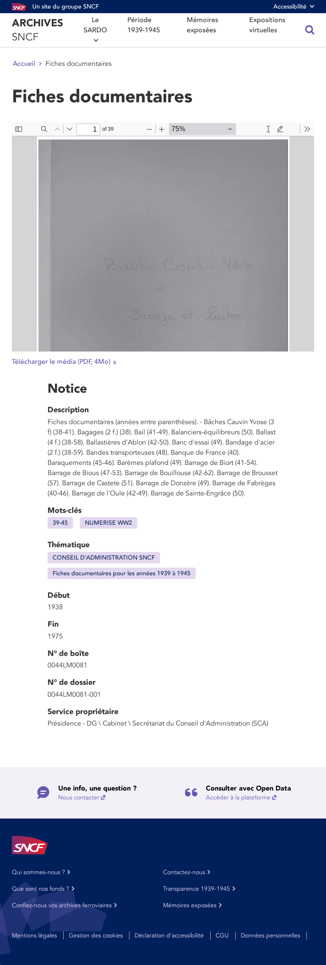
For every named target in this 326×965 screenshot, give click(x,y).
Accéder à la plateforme (238, 797)
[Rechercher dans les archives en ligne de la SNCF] (310, 30)
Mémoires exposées (202, 25)
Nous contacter (78, 797)
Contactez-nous (184, 872)
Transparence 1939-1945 (196, 888)
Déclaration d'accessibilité (169, 935)
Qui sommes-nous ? (38, 872)
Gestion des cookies (96, 935)
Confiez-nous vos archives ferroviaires (62, 905)
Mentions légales (34, 935)
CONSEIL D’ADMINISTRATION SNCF (104, 557)
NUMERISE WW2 (108, 522)
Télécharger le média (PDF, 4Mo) (61, 361)
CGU (222, 935)
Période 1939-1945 (143, 25)
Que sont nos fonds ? (40, 888)
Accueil (24, 63)
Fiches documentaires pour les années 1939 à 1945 (122, 573)
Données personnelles (270, 935)
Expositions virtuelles (267, 25)
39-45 (60, 522)
